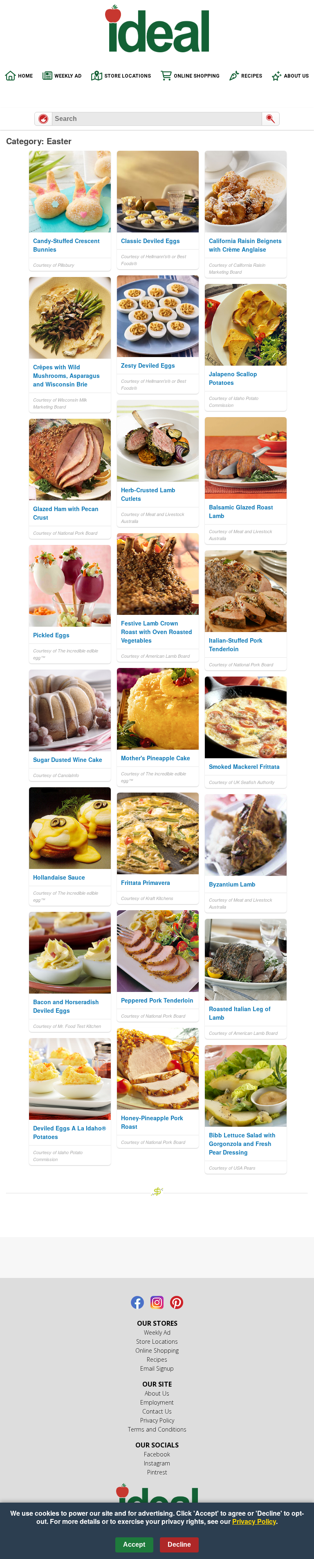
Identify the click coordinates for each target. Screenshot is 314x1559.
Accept (134, 1544)
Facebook (137, 1302)
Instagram (157, 1302)
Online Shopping (197, 76)
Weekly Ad (67, 76)
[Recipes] (43, 119)
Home (25, 76)
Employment (157, 1402)
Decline (179, 1544)
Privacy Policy (157, 1420)
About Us (296, 76)
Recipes (251, 76)
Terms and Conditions (157, 1429)
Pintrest (176, 1302)
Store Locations (127, 76)
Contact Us (157, 1411)
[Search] (271, 119)
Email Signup (157, 1368)
